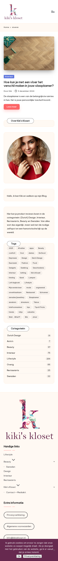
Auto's (10, 341)
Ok (19, 556)
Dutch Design (37, 258)
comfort (12, 253)
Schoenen (44, 292)
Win (26, 317)
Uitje (21, 312)
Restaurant (30, 292)
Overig (10, 364)
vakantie (30, 312)
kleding (12, 278)
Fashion (25, 263)
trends (11, 312)
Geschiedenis (38, 268)
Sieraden (11, 376)
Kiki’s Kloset (10, 487)
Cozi (22, 253)
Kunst (22, 278)
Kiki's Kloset (35, 273)
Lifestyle (28, 283)
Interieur (9, 76)
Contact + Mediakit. (16, 492)
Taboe (36, 302)
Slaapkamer (34, 297)
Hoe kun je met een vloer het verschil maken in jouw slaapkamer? (29, 84)
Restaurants (13, 370)
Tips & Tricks (40, 307)
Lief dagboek (14, 283)
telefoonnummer (15, 307)
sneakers (12, 302)
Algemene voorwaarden (19, 526)
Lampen (32, 278)
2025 (11, 248)
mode (28, 288)
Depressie (13, 258)
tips (28, 307)
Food (35, 263)
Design (24, 258)
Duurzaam (13, 263)
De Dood (42, 253)
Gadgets (12, 268)
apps (32, 248)
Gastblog (24, 268)
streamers (25, 302)
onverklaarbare (15, 292)
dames (31, 253)
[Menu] (52, 11)
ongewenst (40, 288)
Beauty (41, 248)
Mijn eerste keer (15, 288)
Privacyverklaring (16, 515)
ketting (23, 273)
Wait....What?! (14, 317)
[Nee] (54, 550)
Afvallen (21, 248)
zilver (35, 317)
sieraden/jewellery (16, 297)
